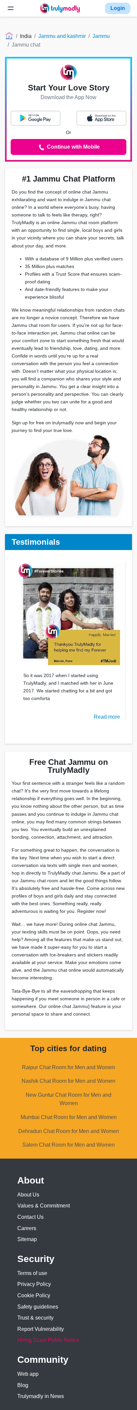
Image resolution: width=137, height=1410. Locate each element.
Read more (107, 717)
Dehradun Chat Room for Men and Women (68, 1131)
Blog (22, 1385)
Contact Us (30, 1217)
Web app (28, 1374)
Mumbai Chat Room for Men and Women (69, 1117)
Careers (26, 1228)
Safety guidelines (37, 1307)
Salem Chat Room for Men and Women (68, 1145)
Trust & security (35, 1318)
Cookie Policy (33, 1295)
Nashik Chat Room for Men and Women (68, 1081)
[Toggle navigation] (11, 8)
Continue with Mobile (73, 147)
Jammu (101, 36)
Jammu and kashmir (62, 36)
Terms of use (32, 1273)
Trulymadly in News (40, 1396)
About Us (28, 1195)
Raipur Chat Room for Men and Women (68, 1067)
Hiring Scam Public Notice (48, 1340)
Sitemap (27, 1239)
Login (117, 8)
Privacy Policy (34, 1284)
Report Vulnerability (40, 1329)
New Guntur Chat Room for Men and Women (68, 1099)
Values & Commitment (43, 1205)
